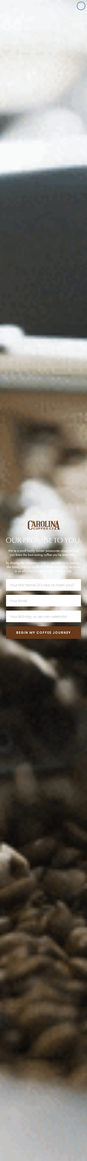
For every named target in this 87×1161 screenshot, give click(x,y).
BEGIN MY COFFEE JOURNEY (43, 632)
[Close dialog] (81, 6)
